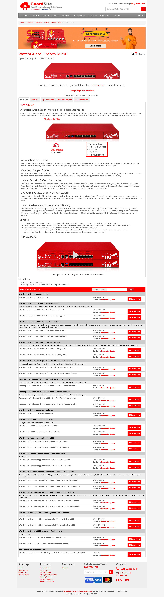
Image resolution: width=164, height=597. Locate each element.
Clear (130, 290)
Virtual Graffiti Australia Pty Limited (77, 591)
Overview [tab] (24, 100)
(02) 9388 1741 (138, 3)
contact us (98, 85)
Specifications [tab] (48, 100)
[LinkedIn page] (127, 580)
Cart (142, 16)
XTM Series (44, 570)
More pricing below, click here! (82, 91)
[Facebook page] (117, 580)
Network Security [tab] (65, 100)
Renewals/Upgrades (50, 16)
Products (25, 16)
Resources (66, 16)
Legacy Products (46, 579)
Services (36, 16)
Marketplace (104, 16)
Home (22, 23)
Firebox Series (56, 23)
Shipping (65, 568)
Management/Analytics (48, 575)
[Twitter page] (121, 580)
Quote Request (79, 16)
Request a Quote (108, 300)
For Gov (117, 16)
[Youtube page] (124, 580)
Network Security (42, 23)
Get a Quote (135, 299)
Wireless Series (45, 572)
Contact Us (93, 16)
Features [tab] (35, 100)
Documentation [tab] (81, 100)
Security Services (46, 577)
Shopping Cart (23, 570)
